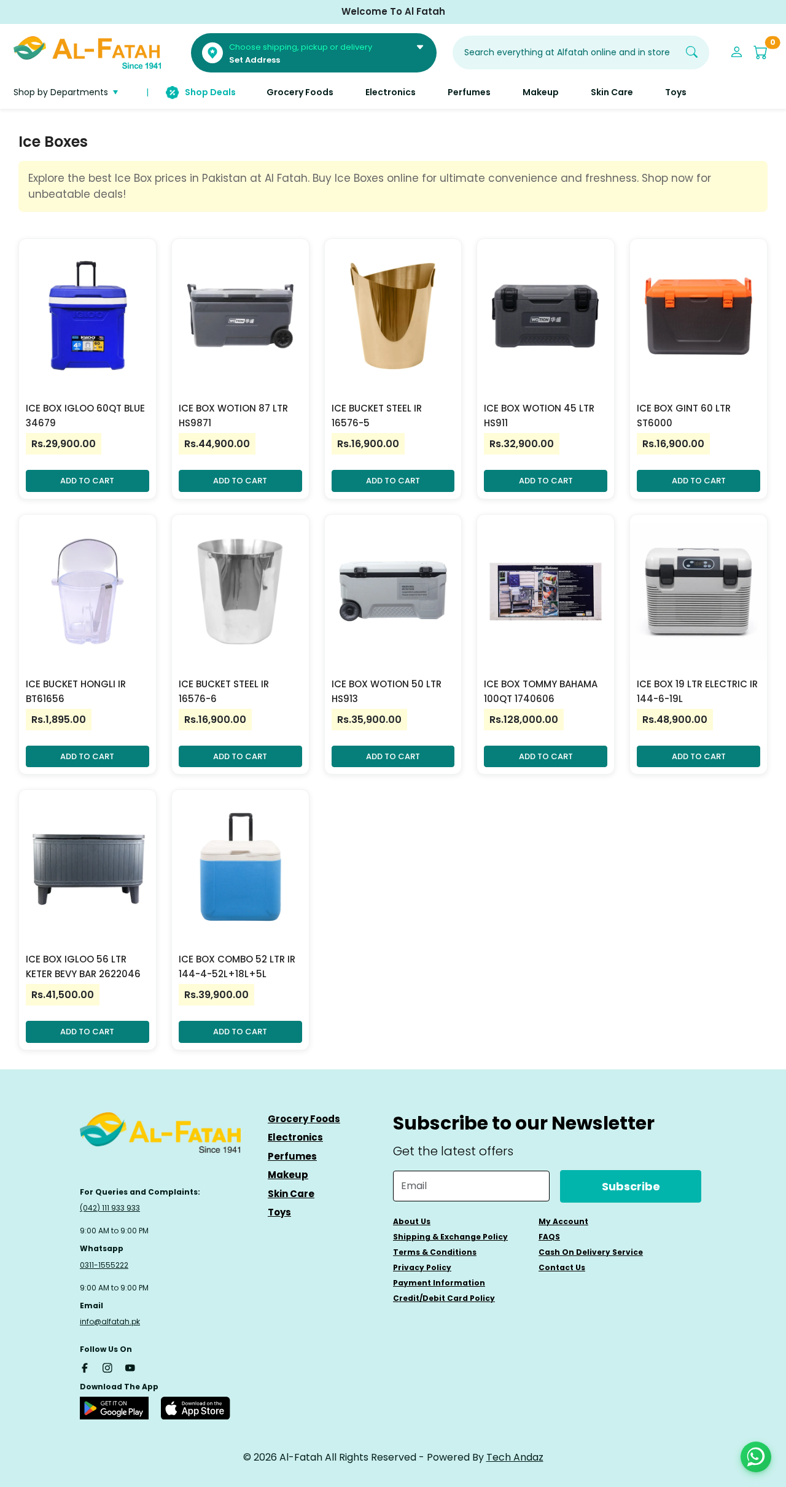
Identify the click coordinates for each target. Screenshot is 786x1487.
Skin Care (291, 1193)
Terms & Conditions (435, 1252)
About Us (411, 1221)
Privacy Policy (422, 1267)
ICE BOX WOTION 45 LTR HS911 (539, 415)
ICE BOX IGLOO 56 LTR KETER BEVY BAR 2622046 (83, 966)
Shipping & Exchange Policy (450, 1236)
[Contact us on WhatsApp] (756, 1457)
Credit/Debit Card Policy (444, 1298)
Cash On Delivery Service (591, 1252)
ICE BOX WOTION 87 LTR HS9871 (233, 415)
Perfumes (292, 1156)
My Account (563, 1221)
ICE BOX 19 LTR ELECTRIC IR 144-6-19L (697, 691)
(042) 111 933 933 (110, 1208)
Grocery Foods (304, 1118)
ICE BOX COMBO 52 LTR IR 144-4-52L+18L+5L (237, 966)
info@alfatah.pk (110, 1321)
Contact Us (562, 1267)
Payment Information (439, 1283)
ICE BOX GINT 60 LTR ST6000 (684, 415)
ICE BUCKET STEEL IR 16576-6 (224, 691)
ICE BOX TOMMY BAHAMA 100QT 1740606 (540, 691)
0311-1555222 (104, 1265)
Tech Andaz (514, 1457)
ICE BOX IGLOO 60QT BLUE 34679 (85, 415)
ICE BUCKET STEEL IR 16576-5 (377, 415)
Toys (279, 1212)
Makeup (288, 1174)
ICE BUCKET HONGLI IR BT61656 (76, 691)
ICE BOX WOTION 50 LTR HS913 (387, 691)
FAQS (549, 1236)
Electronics (295, 1137)
